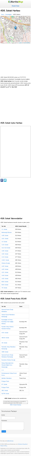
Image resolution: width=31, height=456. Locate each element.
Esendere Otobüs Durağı (8, 360)
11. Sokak (4, 229)
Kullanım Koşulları (22, 444)
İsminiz (3, 415)
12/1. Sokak (5, 272)
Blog (6, 445)
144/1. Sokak (5, 260)
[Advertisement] (15, 59)
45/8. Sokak (5, 352)
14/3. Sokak (5, 266)
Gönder (4, 431)
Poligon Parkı (5, 381)
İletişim (2, 445)
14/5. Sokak (5, 235)
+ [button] (2, 18)
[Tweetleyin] (5, 180)
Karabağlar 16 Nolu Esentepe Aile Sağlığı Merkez (7, 321)
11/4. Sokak (5, 257)
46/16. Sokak (5, 338)
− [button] (2, 21)
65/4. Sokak (5, 281)
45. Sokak (4, 343)
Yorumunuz (4, 420)
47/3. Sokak (5, 332)
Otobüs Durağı (6, 263)
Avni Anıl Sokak (6, 248)
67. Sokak (4, 384)
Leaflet (20, 42)
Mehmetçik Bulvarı (7, 232)
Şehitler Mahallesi (7, 378)
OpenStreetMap (26, 42)
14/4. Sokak (5, 275)
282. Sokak (5, 390)
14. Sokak (4, 241)
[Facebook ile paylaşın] (2, 180)
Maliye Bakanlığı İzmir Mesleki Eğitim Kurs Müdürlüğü (7, 365)
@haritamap (10, 441)
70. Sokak (4, 288)
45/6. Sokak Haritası (15, 405)
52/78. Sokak (5, 393)
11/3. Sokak (5, 245)
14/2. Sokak (5, 254)
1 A (3, 370)
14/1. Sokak (5, 238)
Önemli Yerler (15, 6)
